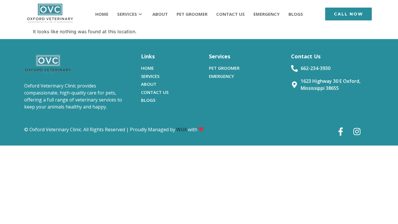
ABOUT (160, 14)
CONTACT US (230, 14)
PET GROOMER (192, 14)
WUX (181, 129)
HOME (101, 14)
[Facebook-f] (340, 131)
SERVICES (127, 14)
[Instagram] (357, 131)
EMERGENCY (266, 14)
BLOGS (295, 14)
